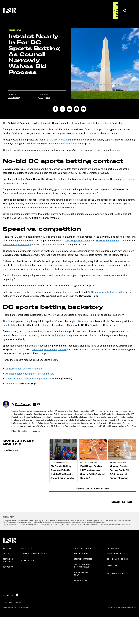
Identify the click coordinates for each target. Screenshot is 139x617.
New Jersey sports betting (17, 244)
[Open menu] (134, 10)
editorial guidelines (19, 431)
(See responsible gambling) (120, 524)
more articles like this (18, 442)
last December (81, 321)
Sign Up (117, 11)
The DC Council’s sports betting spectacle (28, 378)
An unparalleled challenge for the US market (29, 373)
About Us (36, 431)
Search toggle (125, 11)
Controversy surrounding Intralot (49, 349)
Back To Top (121, 501)
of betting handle (105, 291)
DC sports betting (59, 139)
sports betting (105, 123)
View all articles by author (92, 488)
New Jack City (13, 383)
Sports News (14, 30)
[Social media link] (55, 109)
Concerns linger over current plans (23, 368)
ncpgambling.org (30, 524)
